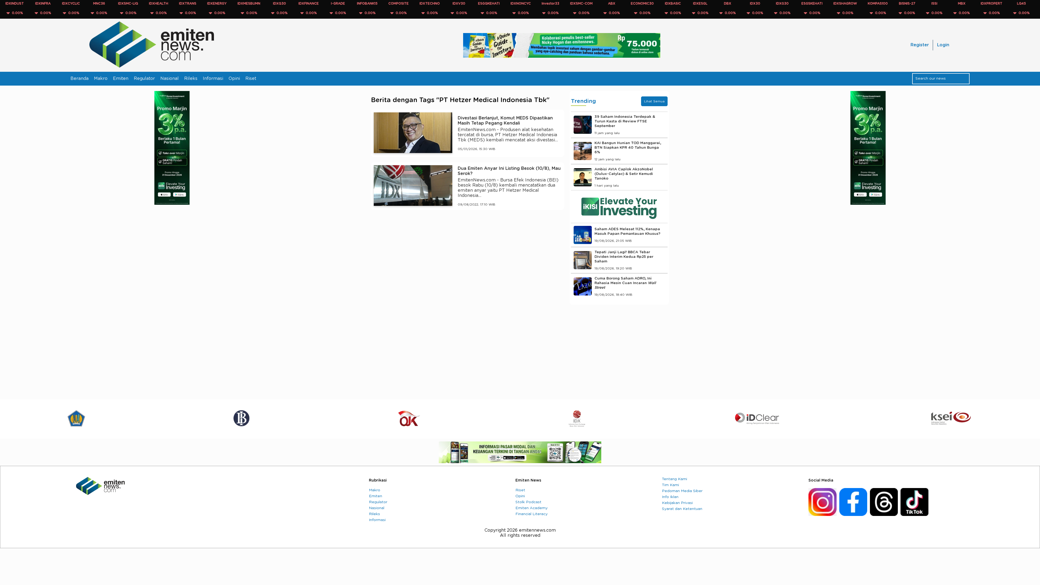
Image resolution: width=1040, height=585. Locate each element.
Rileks (190, 78)
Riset (250, 78)
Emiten (120, 78)
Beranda (79, 78)
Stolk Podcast (528, 502)
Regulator (144, 78)
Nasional (169, 78)
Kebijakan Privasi (677, 503)
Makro (101, 78)
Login (943, 45)
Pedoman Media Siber (682, 491)
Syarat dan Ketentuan (682, 509)
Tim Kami (670, 485)
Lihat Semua (654, 101)
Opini (234, 78)
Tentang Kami (674, 479)
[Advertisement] (467, 264)
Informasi (213, 78)
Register (920, 45)
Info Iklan (670, 497)
